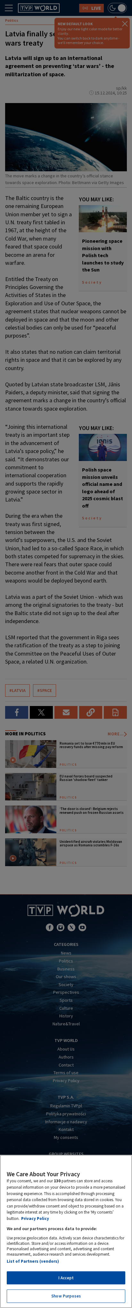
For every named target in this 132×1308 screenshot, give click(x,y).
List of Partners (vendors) (33, 1261)
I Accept (66, 1278)
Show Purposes (66, 1296)
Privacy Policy (35, 1218)
